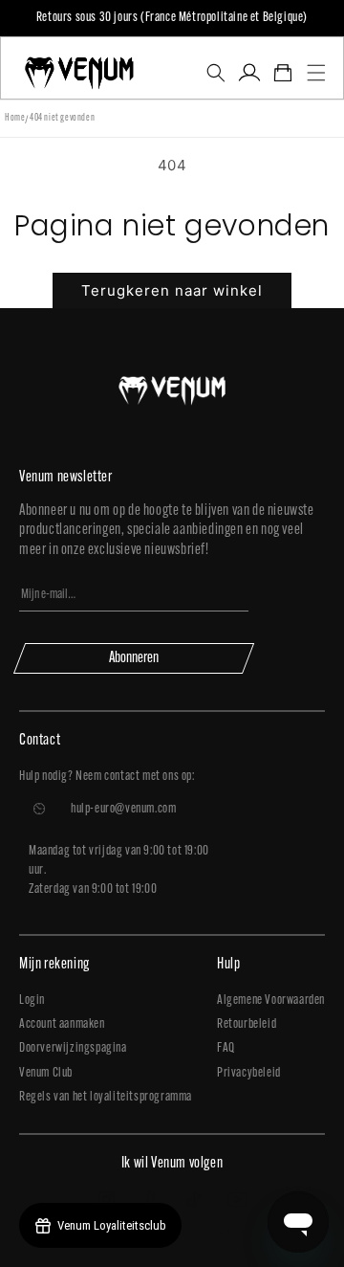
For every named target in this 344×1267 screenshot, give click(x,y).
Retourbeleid (246, 1024)
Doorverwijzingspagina (73, 1048)
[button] (215, 73)
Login (32, 1000)
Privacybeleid (249, 1073)
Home (15, 118)
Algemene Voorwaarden (271, 1000)
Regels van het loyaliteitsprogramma (105, 1097)
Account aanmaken (62, 1024)
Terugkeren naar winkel (172, 290)
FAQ (226, 1048)
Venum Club (46, 1073)
